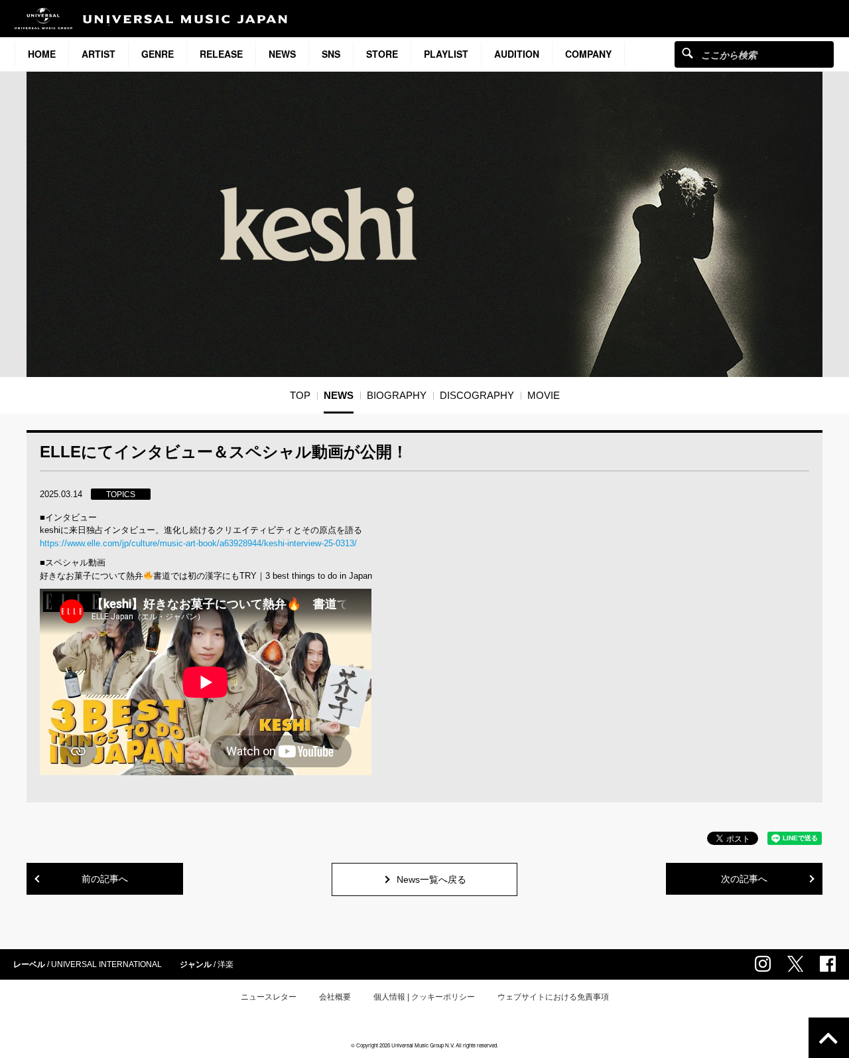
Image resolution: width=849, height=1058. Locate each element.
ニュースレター (268, 997)
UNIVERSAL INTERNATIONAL (106, 964)
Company (588, 53)
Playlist (446, 53)
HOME (42, 53)
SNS (331, 53)
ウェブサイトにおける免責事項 (553, 997)
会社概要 (335, 997)
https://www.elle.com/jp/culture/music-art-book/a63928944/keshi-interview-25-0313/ (198, 543)
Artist (98, 53)
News (282, 53)
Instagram (763, 964)
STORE (382, 53)
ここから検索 (687, 52)
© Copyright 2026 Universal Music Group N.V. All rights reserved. (424, 1045)
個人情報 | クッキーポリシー (424, 997)
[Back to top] (829, 1038)
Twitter (795, 964)
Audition (516, 53)
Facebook (828, 964)
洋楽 (225, 964)
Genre (157, 53)
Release (221, 53)
